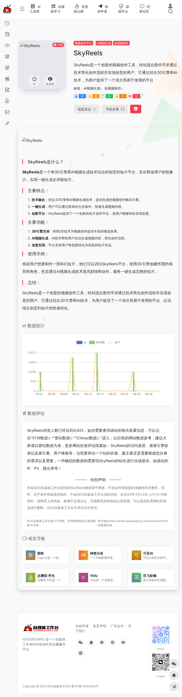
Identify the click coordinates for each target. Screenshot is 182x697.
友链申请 (82, 626)
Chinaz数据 (87, 438)
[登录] (170, 6)
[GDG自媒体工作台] (41, 629)
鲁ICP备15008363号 (85, 686)
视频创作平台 (83, 43)
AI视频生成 (104, 43)
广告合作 (117, 626)
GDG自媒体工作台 (59, 686)
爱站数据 (62, 438)
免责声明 (99, 626)
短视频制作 (121, 43)
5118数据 (40, 438)
